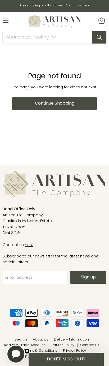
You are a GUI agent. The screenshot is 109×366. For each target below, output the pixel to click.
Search (21, 339)
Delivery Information (71, 339)
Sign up (88, 277)
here (29, 245)
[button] (66, 359)
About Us (40, 339)
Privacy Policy (74, 350)
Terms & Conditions (40, 350)
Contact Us (89, 345)
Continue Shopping (54, 103)
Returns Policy (62, 345)
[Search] (99, 37)
